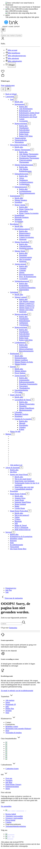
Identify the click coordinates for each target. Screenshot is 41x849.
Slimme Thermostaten (22, 150)
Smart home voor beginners (24, 481)
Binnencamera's (25, 233)
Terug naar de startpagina (14, 598)
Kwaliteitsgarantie (16, 545)
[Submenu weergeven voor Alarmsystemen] (27, 264)
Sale (7, 592)
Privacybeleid (10, 820)
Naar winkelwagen (8, 85)
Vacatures (8, 780)
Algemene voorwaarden (14, 816)
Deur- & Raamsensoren (27, 277)
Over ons (8, 778)
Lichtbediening (20, 342)
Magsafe (22, 423)
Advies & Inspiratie (12, 468)
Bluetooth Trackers (21, 414)
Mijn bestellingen (14, 53)
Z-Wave (17, 519)
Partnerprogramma (12, 786)
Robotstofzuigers (21, 358)
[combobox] (11, 35)
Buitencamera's (24, 235)
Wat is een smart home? (23, 479)
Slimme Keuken (20, 364)
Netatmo (8, 711)
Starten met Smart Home (19, 474)
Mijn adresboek (13, 58)
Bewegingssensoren (26, 274)
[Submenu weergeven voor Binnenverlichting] (29, 314)
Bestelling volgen (16, 539)
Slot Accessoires (25, 259)
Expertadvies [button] (10, 724)
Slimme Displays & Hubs (24, 362)
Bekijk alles (19, 102)
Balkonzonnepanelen (26, 382)
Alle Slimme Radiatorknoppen (25, 170)
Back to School (11, 94)
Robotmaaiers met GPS (27, 115)
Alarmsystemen (20, 264)
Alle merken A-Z (16, 465)
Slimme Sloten (20, 251)
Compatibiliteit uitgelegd (23, 489)
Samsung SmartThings (23, 502)
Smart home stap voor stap (24, 487)
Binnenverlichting (21, 314)
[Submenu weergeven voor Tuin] (15, 99)
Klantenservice (10, 588)
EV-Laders (18, 392)
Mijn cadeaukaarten (15, 61)
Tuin (11, 99)
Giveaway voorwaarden (14, 818)
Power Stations (20, 373)
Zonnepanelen (24, 380)
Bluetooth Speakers (22, 217)
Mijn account (12, 50)
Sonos (7, 702)
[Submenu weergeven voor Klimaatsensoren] (28, 186)
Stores (7, 789)
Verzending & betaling (13, 733)
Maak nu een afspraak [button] (9, 651)
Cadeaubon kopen (12, 769)
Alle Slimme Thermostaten (28, 154)
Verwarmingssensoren (27, 193)
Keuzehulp (14, 491)
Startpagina (13, 628)
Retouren (13, 541)
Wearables (23, 406)
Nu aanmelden (6, 806)
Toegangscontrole (25, 257)
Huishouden (14, 354)
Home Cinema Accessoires (28, 213)
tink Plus (8, 590)
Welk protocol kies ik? (23, 530)
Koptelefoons (19, 215)
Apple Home (19, 500)
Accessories (23, 121)
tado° (7, 706)
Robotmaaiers (19, 104)
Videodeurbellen (25, 246)
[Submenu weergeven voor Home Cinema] (27, 204)
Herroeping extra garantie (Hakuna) (18, 729)
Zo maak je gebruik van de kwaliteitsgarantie (17, 691)
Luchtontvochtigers (26, 182)
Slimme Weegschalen (27, 404)
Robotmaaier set (25, 111)
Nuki (7, 713)
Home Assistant (20, 504)
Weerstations (19, 142)
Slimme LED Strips (26, 310)
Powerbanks (23, 425)
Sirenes (21, 272)
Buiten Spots (23, 134)
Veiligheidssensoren (22, 281)
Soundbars (18, 202)
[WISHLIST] (20, 71)
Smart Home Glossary (13, 784)
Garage (21, 119)
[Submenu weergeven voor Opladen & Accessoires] (33, 418)
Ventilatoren (23, 180)
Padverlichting (24, 130)
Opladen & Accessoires (23, 419)
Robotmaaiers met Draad (28, 117)
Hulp (12, 543)
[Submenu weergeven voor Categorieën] (16, 96)
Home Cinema (20, 205)
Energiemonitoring (21, 390)
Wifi (16, 523)
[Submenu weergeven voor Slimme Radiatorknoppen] (35, 164)
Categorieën (9, 97)
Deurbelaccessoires (26, 248)
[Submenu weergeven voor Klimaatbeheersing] (30, 173)
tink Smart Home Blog (18, 549)
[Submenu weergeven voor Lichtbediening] (27, 342)
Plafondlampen (24, 321)
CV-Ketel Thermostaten (27, 156)
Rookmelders (24, 286)
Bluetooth (18, 521)
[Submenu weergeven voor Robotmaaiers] (26, 104)
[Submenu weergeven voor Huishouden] (20, 353)
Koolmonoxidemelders (27, 288)
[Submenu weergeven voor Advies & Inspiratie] (21, 467)
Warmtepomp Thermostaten (29, 158)
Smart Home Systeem (18, 494)
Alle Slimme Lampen (27, 301)
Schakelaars (23, 347)
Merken (8, 434)
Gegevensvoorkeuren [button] (13, 824)
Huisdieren (18, 416)
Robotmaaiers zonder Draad (29, 113)
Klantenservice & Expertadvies (21, 536)
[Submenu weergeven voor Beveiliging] (20, 224)
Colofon (8, 822)
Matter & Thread (21, 525)
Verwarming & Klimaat (18, 145)
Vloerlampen (23, 325)
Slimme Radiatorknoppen (24, 165)
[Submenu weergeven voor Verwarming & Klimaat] (29, 144)
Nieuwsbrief (14, 547)
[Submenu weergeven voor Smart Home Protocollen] (29, 510)
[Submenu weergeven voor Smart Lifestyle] (23, 394)
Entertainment (15, 196)
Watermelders (24, 290)
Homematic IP (10, 704)
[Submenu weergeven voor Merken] (13, 434)
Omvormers (23, 386)
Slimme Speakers (21, 200)
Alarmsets (22, 268)
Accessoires (19, 221)
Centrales (22, 270)
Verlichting (14, 292)
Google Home (20, 508)
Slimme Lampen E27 (26, 303)
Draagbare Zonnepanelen (28, 384)
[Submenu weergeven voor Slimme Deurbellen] (30, 241)
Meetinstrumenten (25, 410)
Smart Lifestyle (15, 395)
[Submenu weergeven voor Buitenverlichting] (29, 123)
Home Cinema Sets (26, 209)
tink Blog (13, 472)
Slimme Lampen (20, 297)
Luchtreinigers (24, 184)
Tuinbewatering (20, 138)
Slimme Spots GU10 (26, 308)
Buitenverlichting (21, 124)
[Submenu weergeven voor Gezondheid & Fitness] (32, 399)
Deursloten (23, 255)
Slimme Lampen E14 (26, 306)
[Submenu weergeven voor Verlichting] (20, 292)
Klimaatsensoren (21, 187)
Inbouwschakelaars (26, 349)
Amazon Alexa (20, 498)
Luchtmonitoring (25, 191)
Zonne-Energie (20, 376)
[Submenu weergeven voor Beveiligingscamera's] (31, 228)
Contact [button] (8, 722)
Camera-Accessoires (26, 237)
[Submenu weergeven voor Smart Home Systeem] (27, 493)
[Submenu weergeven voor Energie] (17, 366)
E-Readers (18, 412)
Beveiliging (14, 224)
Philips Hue (9, 708)
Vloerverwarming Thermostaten (25, 161)
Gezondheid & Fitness (23, 400)
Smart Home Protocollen (19, 511)
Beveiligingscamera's (22, 229)
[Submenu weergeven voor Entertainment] (22, 195)
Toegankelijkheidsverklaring (15, 826)
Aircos (21, 178)
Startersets (22, 239)
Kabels (21, 429)
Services (8, 532)
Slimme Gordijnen (21, 360)
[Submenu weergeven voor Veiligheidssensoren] (30, 281)
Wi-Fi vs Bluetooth (21, 527)
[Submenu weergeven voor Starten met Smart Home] (29, 474)
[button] (20, 52)
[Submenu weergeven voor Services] (13, 532)
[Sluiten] (8, 89)
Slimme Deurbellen (21, 242)
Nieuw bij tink (15, 431)
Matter (17, 506)
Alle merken (9, 700)
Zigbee (17, 517)
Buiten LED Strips (26, 136)
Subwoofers (23, 211)
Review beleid (10, 814)
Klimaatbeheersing (21, 174)
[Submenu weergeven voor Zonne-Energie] (27, 375)
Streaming (18, 219)
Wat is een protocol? (22, 515)
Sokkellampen (24, 132)
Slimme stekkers (20, 371)
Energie (13, 367)
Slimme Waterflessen (26, 408)
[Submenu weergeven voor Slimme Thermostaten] (32, 149)
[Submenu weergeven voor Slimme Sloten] (27, 250)
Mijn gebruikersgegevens (17, 56)
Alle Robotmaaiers (26, 109)
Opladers (22, 427)
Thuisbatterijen (24, 388)
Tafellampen (23, 323)
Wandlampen (24, 128)
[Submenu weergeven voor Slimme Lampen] (28, 297)
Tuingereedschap (21, 140)
